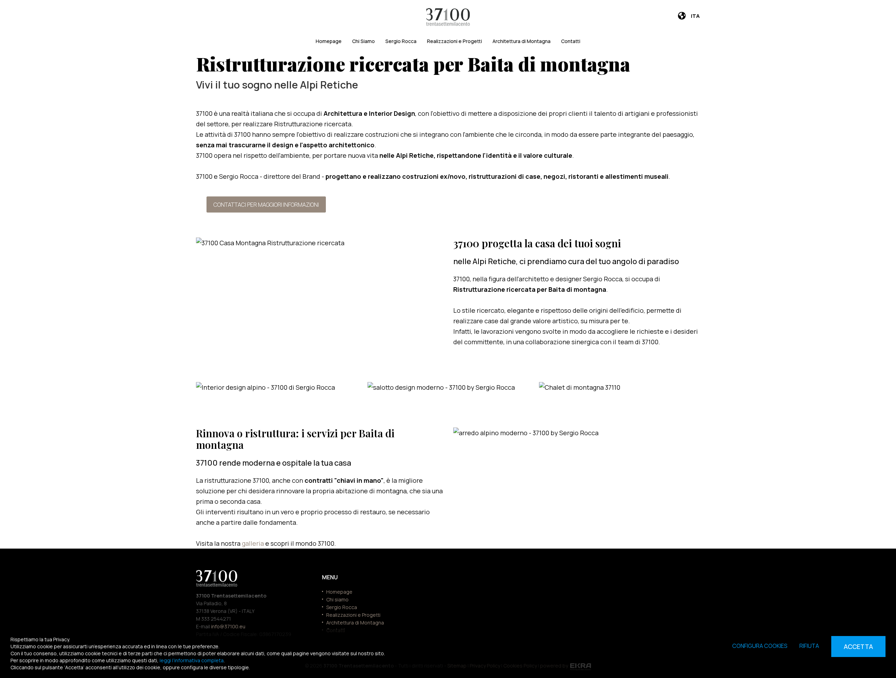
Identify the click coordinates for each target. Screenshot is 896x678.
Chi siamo (337, 599)
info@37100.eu (228, 626)
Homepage (329, 41)
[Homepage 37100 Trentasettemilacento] (448, 17)
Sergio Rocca (400, 41)
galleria (253, 543)
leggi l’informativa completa (192, 660)
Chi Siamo (363, 41)
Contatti (570, 41)
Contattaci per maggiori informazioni (266, 204)
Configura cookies (760, 646)
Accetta (858, 646)
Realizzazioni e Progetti (454, 41)
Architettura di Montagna (521, 41)
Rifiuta (809, 646)
